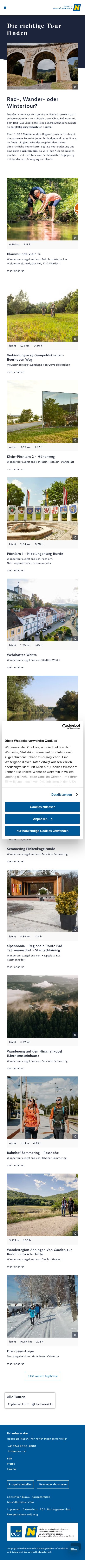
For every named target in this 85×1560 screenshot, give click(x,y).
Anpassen (40, 819)
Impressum (13, 1509)
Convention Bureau (18, 1496)
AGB (42, 1509)
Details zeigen (61, 794)
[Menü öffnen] (5, 8)
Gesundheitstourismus (20, 1501)
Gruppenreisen (41, 1496)
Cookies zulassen (42, 807)
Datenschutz (30, 1509)
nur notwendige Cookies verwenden (42, 831)
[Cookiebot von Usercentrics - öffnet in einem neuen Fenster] (62, 726)
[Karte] (12, 8)
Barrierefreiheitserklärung (22, 1514)
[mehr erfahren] (42, 225)
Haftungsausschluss (59, 1509)
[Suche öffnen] (18, 8)
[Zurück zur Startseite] (67, 7)
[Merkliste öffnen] (15, 8)
